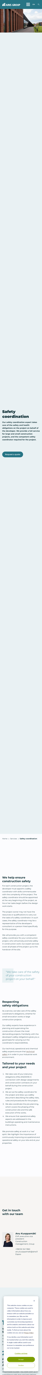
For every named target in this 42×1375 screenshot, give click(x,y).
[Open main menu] (28, 4)
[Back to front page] (11, 4)
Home (4, 839)
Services (13, 839)
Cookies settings (21, 1353)
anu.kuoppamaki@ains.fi (26, 1252)
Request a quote (12, 454)
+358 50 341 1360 (22, 1249)
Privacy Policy (29, 1333)
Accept (21, 1359)
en (34, 4)
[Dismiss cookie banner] (34, 1301)
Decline (21, 1365)
